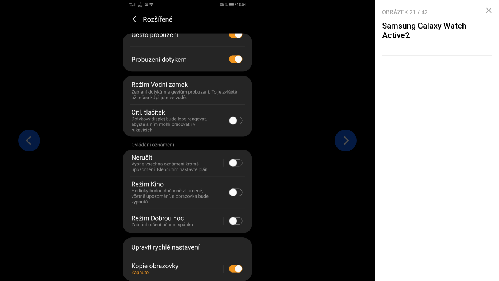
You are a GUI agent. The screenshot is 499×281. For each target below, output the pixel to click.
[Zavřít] (489, 10)
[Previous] (29, 140)
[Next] (346, 140)
